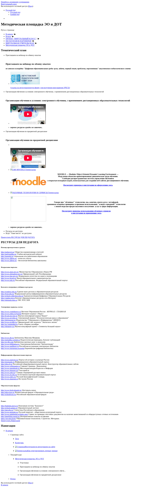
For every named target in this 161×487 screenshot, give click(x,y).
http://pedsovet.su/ (7, 252)
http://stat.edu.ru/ (7, 410)
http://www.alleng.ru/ (9, 258)
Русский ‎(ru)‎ (11, 10)
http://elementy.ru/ (8, 326)
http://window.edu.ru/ (9, 292)
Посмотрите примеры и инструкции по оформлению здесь (88, 185)
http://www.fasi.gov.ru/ (9, 276)
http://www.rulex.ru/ (8, 377)
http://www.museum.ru (9, 379)
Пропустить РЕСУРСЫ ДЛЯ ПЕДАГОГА (18, 237)
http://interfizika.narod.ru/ (10, 416)
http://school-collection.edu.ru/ (12, 296)
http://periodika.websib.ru (10, 340)
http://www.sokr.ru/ (8, 373)
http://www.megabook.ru (10, 368)
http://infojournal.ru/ (8, 320)
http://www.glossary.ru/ (9, 370)
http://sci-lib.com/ (7, 342)
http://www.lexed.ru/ (8, 278)
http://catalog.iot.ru (8, 298)
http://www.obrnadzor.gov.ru (11, 274)
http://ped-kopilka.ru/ (9, 254)
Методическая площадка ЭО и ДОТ (29, 459)
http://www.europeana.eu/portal (12, 348)
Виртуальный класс (9, 4)
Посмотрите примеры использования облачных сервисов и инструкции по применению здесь (86, 212)
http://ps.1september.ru (9, 324)
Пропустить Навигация (10, 421)
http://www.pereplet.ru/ (9, 412)
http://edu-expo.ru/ (8, 392)
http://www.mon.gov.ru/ (10, 272)
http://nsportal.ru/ (7, 256)
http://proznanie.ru (7, 362)
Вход (31, 6)
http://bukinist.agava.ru (9, 406)
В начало (9, 431)
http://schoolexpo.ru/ (8, 394)
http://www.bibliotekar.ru (10, 344)
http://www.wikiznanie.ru (10, 366)
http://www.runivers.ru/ (9, 360)
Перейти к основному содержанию (15, 2)
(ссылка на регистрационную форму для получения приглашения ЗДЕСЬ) (40, 88)
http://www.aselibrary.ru (10, 346)
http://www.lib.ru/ (7, 338)
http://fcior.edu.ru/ (7, 294)
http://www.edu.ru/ (8, 280)
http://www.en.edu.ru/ (9, 375)
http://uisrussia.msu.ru (9, 300)
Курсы (13, 479)
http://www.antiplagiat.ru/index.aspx (14, 414)
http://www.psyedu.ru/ (9, 318)
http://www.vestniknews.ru (11, 312)
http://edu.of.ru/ (6, 364)
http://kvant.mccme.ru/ (9, 316)
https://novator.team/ (8, 419)
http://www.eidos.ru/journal (11, 314)
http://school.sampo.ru (9, 408)
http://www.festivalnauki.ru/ (11, 390)
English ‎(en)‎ (14, 14)
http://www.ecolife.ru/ (9, 322)
